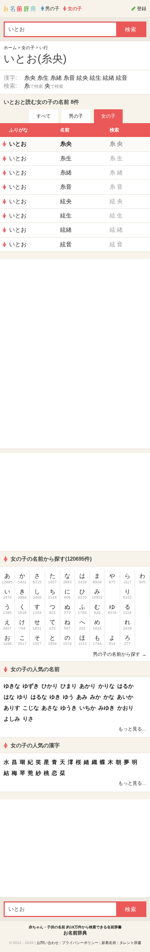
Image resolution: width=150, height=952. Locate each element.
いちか (87, 708)
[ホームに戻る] (20, 8)
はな (9, 697)
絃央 (82, 78)
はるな (39, 697)
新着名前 (109, 943)
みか (95, 697)
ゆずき (31, 686)
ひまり (68, 686)
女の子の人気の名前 (35, 669)
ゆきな (12, 686)
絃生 (95, 78)
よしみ (12, 719)
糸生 (43, 78)
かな (108, 697)
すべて (43, 116)
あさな (50, 708)
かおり (125, 708)
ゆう (68, 697)
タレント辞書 (130, 943)
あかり (87, 686)
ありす (12, 708)
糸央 (30, 78)
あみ (81, 697)
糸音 (69, 78)
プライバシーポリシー (80, 943)
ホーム (10, 47)
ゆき (55, 697)
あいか (125, 697)
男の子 (76, 116)
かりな (106, 686)
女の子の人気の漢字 (35, 745)
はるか (125, 686)
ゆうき (68, 708)
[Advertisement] (75, 308)
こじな (31, 708)
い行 (43, 47)
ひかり (50, 686)
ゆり (22, 697)
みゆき (106, 708)
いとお (18, 144)
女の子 (28, 47)
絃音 (121, 78)
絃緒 (108, 78)
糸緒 (56, 78)
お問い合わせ (48, 943)
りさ (28, 719)
